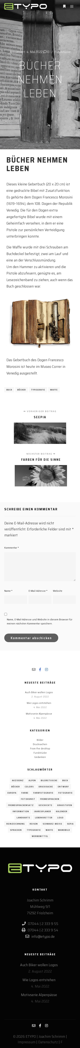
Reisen (34, 823)
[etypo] (25, 6)
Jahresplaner (42, 811)
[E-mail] (33, 669)
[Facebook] (40, 669)
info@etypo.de (43, 936)
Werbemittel (40, 836)
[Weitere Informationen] (64, 6)
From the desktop (40, 748)
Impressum (26, 1042)
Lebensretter (43, 817)
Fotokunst (28, 799)
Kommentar (11, 548)
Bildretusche (49, 780)
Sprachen (16, 830)
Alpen (32, 780)
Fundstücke (63, 51)
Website (57, 591)
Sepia (70, 823)
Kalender (61, 811)
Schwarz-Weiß (52, 823)
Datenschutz (48, 1042)
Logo (60, 817)
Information (21, 811)
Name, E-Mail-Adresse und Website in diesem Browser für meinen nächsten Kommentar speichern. (39, 621)
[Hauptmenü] (72, 6)
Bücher (21, 389)
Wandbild (64, 830)
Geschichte (45, 805)
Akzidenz (18, 780)
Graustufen (64, 805)
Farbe (24, 792)
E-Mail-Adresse (38, 591)
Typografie (38, 389)
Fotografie (65, 792)
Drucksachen (40, 744)
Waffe (54, 389)
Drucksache (46, 786)
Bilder (40, 740)
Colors (29, 786)
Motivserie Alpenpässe (39, 714)
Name (8, 591)
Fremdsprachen (49, 799)
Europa (11, 792)
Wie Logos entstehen (39, 703)
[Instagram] (46, 669)
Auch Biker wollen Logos (39, 692)
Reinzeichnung (15, 823)
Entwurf (63, 786)
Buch (9, 389)
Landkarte (23, 817)
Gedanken (40, 757)
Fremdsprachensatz (21, 805)
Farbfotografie (43, 792)
